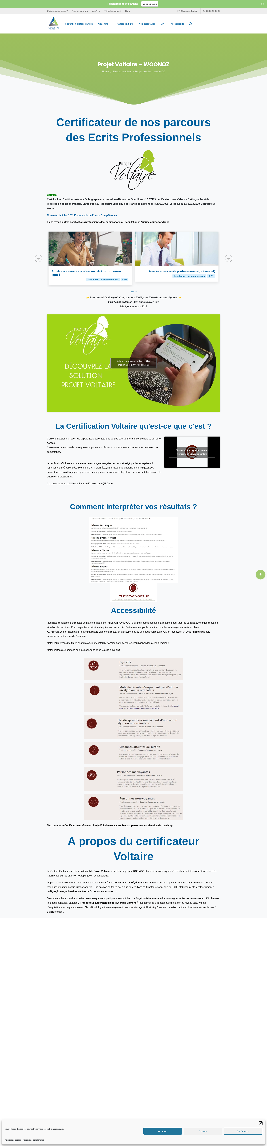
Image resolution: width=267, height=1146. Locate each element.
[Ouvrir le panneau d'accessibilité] (260, 574)
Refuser (203, 1131)
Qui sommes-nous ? (57, 11)
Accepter (162, 1131)
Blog (127, 11)
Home (105, 71)
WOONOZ (138, 871)
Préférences (243, 1131)
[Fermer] (262, 4)
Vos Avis (96, 11)
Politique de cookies (13, 1140)
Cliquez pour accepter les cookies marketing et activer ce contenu (133, 363)
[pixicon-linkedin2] (198, 1083)
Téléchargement (112, 11)
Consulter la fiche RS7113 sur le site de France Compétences (82, 215)
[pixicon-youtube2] (205, 1083)
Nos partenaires (122, 71)
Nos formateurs (80, 11)
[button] (260, 1123)
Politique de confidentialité (33, 1140)
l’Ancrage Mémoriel (126, 902)
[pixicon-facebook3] (191, 1083)
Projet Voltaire (102, 871)
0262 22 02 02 (213, 11)
